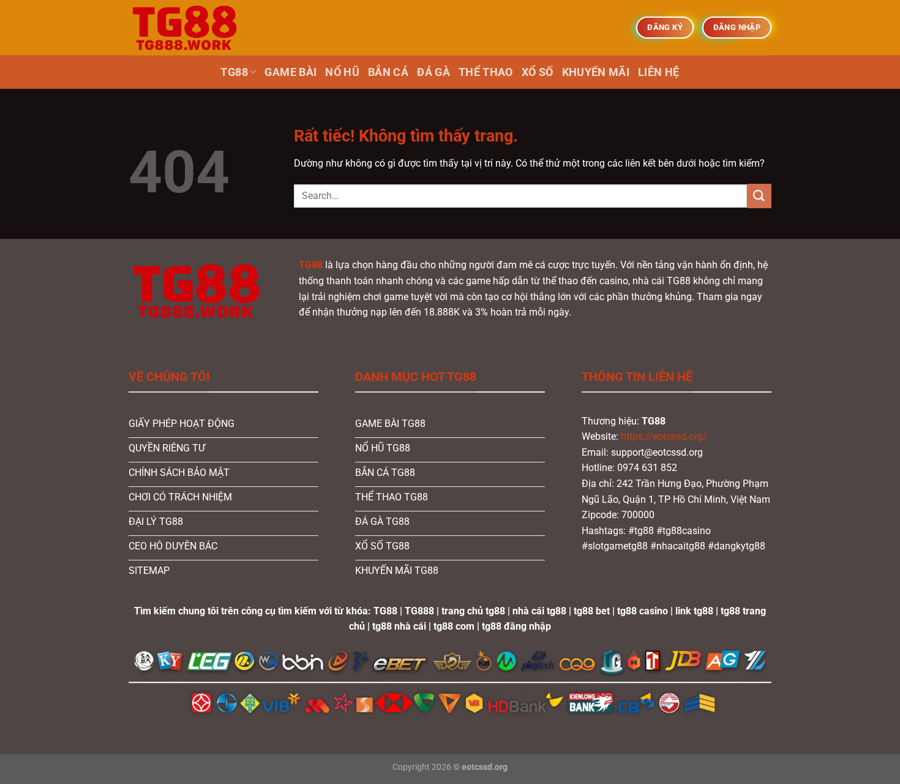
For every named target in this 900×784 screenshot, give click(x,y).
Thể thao (486, 72)
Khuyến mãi (596, 72)
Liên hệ (658, 72)
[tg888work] (190, 27)
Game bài (290, 72)
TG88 (233, 72)
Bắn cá (388, 72)
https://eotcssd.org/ (664, 436)
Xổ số (537, 72)
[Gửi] (759, 196)
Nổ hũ (342, 72)
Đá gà (433, 72)
